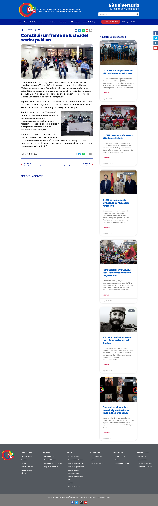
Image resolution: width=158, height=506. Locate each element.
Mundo (70, 483)
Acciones (62, 22)
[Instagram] (81, 502)
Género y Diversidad (145, 463)
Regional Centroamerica (53, 463)
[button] (76, 30)
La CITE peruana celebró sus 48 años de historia (118, 137)
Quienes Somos (27, 456)
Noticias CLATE (96, 456)
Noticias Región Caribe (76, 467)
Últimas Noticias (73, 456)
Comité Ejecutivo (27, 467)
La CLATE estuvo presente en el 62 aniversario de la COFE (118, 72)
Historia (23, 463)
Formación (142, 456)
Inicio (20, 22)
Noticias (53, 22)
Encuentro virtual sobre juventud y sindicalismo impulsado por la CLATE (116, 410)
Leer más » (106, 93)
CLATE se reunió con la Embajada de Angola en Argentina (116, 202)
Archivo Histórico (74, 486)
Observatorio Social (98, 463)
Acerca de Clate (30, 22)
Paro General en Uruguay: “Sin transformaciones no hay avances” (117, 272)
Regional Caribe (50, 460)
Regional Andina (50, 456)
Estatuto (24, 460)
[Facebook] (72, 502)
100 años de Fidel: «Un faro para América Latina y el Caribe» (117, 340)
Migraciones (142, 460)
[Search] (137, 14)
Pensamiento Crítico (75, 460)
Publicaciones (75, 22)
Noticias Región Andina (76, 463)
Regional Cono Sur (51, 467)
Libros (93, 460)
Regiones (43, 22)
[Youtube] (85, 502)
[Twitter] (76, 502)
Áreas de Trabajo (89, 22)
